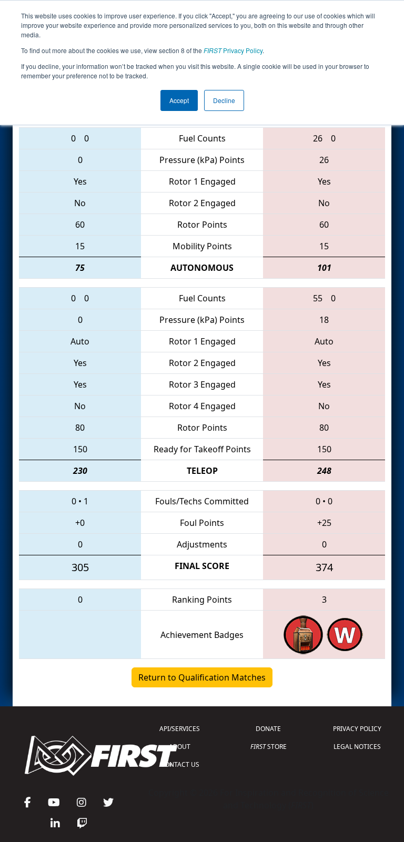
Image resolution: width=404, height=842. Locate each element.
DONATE (268, 728)
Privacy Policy (233, 50)
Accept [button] (179, 100)
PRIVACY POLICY (357, 728)
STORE (268, 746)
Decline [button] (224, 100)
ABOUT (179, 746)
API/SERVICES (179, 728)
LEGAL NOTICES (357, 746)
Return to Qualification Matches (202, 677)
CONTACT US (179, 764)
